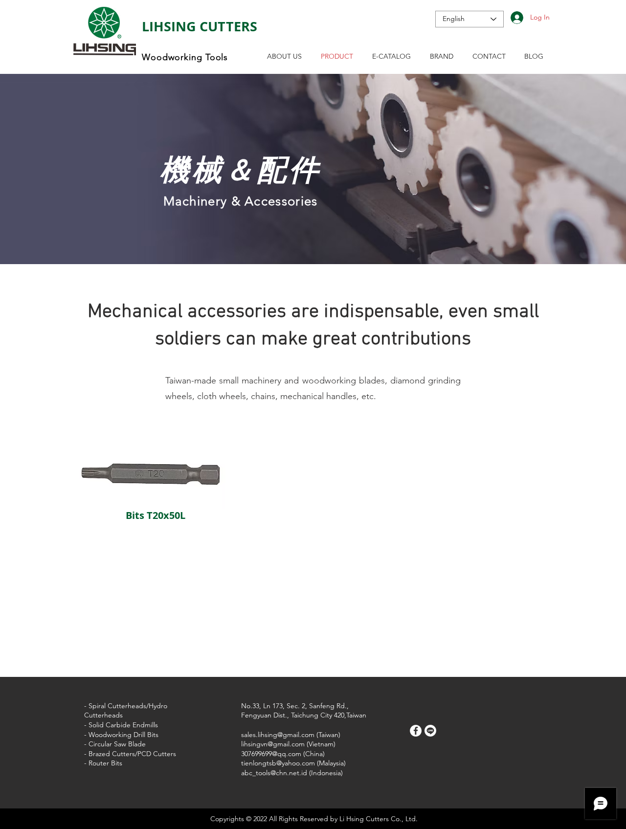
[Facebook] (416, 731)
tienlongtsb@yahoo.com (278, 763)
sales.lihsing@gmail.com (277, 734)
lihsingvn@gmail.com (273, 743)
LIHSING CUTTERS (199, 26)
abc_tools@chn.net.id (274, 772)
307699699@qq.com (271, 753)
